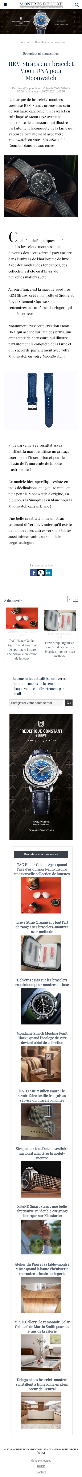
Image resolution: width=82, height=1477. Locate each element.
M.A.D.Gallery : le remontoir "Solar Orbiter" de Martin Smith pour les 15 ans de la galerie (42, 1326)
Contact (41, 1472)
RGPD (41, 1466)
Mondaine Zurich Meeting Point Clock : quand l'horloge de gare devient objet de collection (42, 1038)
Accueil (25, 42)
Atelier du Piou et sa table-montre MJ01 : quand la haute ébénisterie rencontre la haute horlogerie (42, 1269)
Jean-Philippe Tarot (29, 88)
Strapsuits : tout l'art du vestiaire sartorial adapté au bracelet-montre (42, 1153)
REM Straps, (18, 295)
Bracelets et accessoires (50, 42)
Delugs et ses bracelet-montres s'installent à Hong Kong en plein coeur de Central (42, 1384)
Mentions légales (41, 1460)
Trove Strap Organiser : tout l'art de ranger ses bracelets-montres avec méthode (60, 649)
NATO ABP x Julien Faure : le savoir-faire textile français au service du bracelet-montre (42, 1095)
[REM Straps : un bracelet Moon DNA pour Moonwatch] (41, 157)
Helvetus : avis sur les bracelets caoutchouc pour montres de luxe (42, 982)
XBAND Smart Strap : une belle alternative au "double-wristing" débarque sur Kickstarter (42, 1211)
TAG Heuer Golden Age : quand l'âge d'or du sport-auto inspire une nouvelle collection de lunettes (22, 649)
